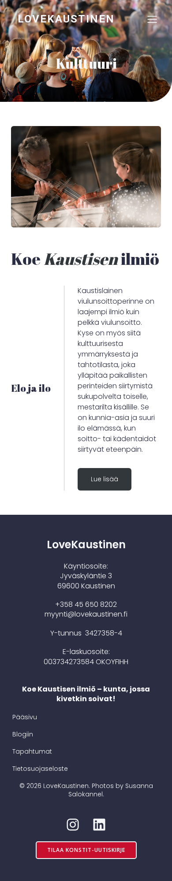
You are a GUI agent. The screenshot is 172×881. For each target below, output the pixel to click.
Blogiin (22, 734)
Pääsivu (24, 717)
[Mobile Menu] (152, 19)
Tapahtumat (32, 751)
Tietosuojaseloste (40, 768)
